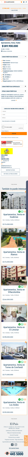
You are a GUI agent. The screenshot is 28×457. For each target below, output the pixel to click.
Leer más (13, 100)
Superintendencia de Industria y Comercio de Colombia (14, 442)
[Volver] (2, 2)
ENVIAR (14, 133)
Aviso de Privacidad (14, 435)
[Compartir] (26, 2)
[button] (14, 56)
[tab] (14, 56)
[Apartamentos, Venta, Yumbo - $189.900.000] (14, 22)
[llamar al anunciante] (26, 437)
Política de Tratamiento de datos (13, 137)
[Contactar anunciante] (25, 212)
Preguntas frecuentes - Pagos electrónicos (14, 439)
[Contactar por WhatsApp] (26, 441)
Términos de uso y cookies (14, 437)
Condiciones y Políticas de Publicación (14, 430)
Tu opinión (27, 227)
